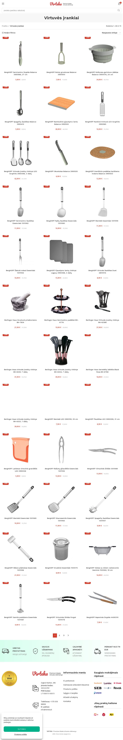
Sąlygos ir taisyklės (70, 693)
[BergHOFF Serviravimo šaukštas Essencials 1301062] (20, 202)
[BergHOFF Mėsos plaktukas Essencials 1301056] (20, 549)
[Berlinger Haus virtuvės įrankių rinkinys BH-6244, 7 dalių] (61, 350)
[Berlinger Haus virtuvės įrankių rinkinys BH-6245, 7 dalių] (20, 350)
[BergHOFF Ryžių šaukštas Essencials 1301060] (61, 202)
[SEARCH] (118, 10)
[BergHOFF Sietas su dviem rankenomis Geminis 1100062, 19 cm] (102, 549)
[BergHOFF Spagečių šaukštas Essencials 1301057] (102, 499)
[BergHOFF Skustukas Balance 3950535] (61, 152)
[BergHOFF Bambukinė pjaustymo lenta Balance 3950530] (61, 103)
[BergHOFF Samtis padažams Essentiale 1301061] (20, 598)
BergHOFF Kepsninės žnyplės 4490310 (102, 617)
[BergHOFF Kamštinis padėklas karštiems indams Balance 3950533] (102, 152)
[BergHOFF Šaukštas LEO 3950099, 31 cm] (102, 400)
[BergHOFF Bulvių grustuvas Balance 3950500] (61, 53)
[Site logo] (61, 3)
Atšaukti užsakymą (70, 697)
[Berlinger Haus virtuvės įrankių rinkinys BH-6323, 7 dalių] (20, 400)
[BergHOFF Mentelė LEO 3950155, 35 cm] (61, 400)
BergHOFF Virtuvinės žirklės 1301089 (102, 469)
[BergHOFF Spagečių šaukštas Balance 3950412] (20, 103)
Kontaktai (67, 701)
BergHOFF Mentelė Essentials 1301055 (102, 221)
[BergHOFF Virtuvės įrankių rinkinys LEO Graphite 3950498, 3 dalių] (20, 152)
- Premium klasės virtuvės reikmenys (61, 731)
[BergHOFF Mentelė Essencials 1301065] (20, 499)
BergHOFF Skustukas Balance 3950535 (61, 171)
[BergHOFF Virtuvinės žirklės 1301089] (102, 449)
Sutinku (22, 729)
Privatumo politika (20, 734)
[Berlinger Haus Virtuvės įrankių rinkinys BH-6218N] (102, 301)
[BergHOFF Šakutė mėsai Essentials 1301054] (20, 251)
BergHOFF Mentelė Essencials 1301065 (20, 518)
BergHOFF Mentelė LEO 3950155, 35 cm (61, 419)
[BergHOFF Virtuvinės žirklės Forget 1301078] (61, 598)
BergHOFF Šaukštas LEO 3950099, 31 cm (102, 419)
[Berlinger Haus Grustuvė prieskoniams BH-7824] (20, 301)
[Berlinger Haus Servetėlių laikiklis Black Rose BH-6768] (102, 350)
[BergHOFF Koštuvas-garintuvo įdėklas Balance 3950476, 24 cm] (102, 53)
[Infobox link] (15, 651)
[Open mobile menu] (3, 3)
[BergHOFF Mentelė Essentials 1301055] (102, 202)
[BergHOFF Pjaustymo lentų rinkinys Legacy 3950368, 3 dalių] (61, 251)
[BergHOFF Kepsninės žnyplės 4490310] (102, 598)
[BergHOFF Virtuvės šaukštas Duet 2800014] (102, 251)
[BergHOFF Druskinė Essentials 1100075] (61, 549)
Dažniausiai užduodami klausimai (76, 685)
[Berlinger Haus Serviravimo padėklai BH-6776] (61, 301)
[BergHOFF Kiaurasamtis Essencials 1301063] (61, 499)
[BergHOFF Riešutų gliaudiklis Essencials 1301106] (61, 449)
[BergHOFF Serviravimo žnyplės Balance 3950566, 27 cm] (20, 53)
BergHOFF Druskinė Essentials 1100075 (61, 568)
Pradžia (5, 26)
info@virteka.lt (46, 709)
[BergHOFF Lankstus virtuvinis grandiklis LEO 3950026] (20, 449)
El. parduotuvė (68, 681)
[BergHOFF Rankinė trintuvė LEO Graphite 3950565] (102, 103)
